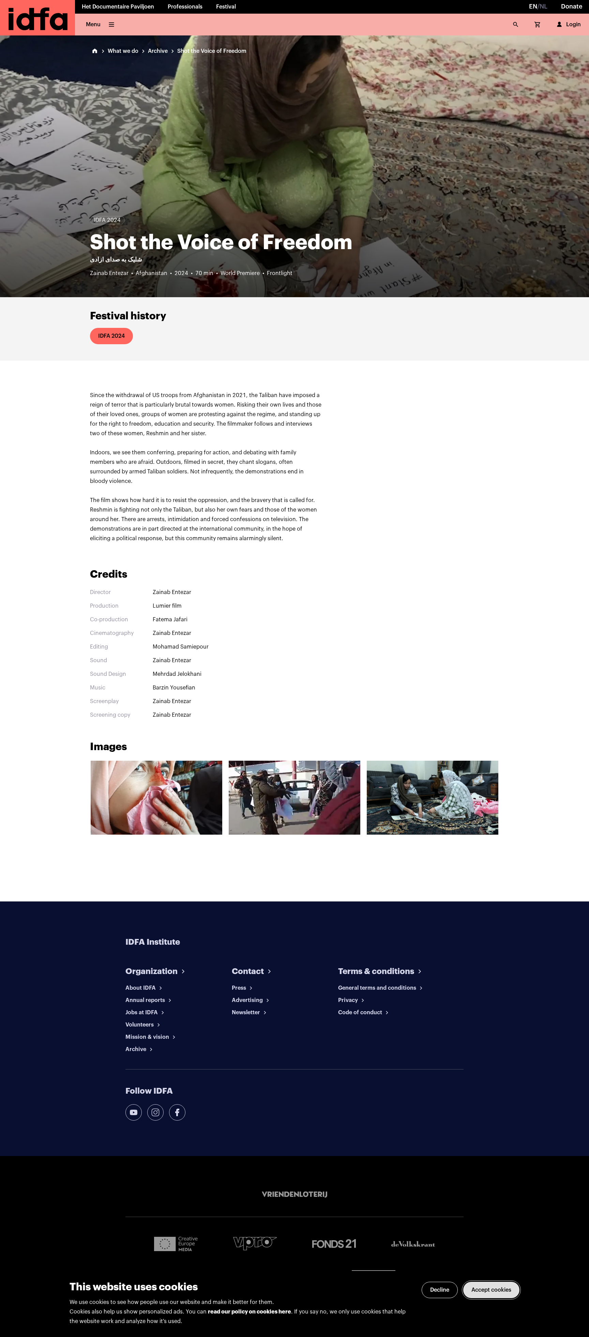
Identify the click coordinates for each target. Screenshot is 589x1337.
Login (573, 24)
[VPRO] (255, 1243)
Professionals (185, 7)
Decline (439, 1290)
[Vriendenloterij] (294, 1194)
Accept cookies (491, 1290)
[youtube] (133, 1112)
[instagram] (155, 1112)
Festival (226, 7)
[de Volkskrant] (413, 1244)
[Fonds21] (334, 1243)
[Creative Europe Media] (176, 1243)
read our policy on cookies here (249, 1312)
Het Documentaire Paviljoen (118, 7)
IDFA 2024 (111, 336)
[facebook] (177, 1112)
